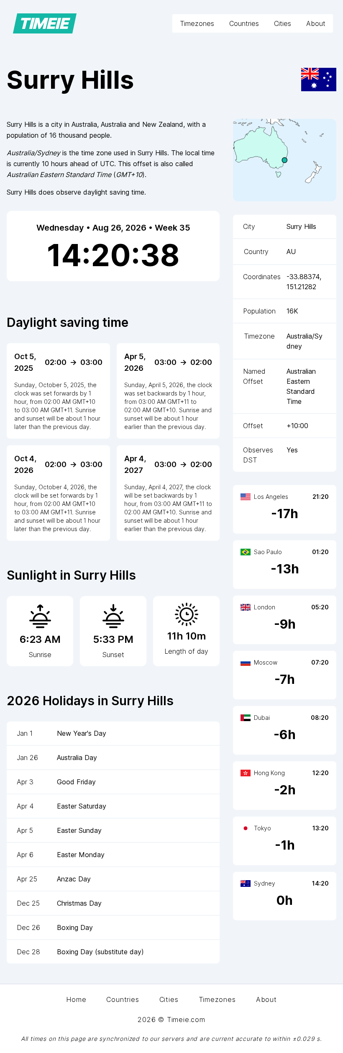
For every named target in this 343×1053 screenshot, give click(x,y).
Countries (244, 23)
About (315, 23)
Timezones (197, 23)
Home (76, 999)
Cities (282, 23)
